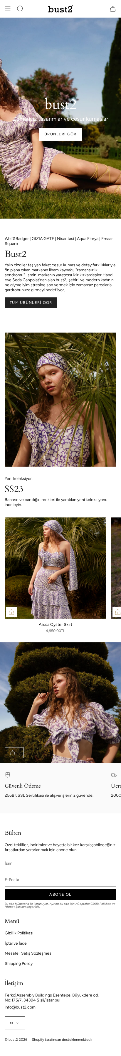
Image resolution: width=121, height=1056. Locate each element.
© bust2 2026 (16, 1040)
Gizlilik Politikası (100, 904)
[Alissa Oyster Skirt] (55, 568)
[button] (20, 9)
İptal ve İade (16, 943)
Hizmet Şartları (15, 907)
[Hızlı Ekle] (11, 612)
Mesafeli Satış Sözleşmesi (28, 953)
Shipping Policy (19, 963)
